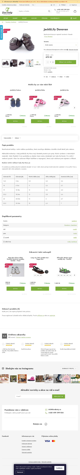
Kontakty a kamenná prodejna (9, 5)
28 (64, 275)
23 (38, 108)
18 (10, 108)
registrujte (52, 315)
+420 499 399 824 (63, 9)
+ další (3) (38, 64)
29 (67, 275)
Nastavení (20, 472)
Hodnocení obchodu (24, 5)
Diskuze (17, 138)
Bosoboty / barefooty (70, 225)
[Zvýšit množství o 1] (53, 62)
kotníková (74, 242)
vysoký (75, 229)
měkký (75, 237)
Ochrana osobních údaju (35, 462)
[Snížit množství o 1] (47, 62)
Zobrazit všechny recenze (23, 337)
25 (58, 275)
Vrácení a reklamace (27, 446)
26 (61, 275)
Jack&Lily (50, 72)
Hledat (49, 11)
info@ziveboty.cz (54, 409)
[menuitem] (6, 18)
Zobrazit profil (68, 368)
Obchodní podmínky (27, 452)
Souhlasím (59, 468)
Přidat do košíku (65, 62)
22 (35, 108)
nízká (69, 242)
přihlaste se (40, 315)
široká (75, 233)
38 (38, 275)
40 (41, 275)
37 (35, 275)
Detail (16, 121)
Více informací (48, 36)
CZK (54, 5)
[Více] (73, 18)
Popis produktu (7, 138)
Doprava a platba (26, 449)
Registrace (74, 5)
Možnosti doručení (73, 49)
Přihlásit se (58, 396)
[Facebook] (46, 424)
